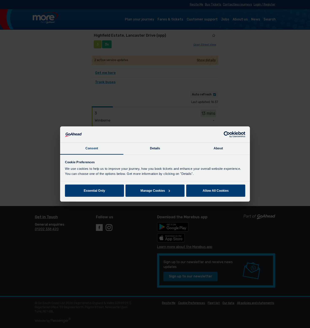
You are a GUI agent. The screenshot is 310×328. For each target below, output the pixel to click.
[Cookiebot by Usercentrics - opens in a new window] (226, 134)
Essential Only (94, 190)
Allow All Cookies (216, 190)
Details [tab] (155, 148)
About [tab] (218, 148)
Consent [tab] (91, 148)
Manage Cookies (152, 190)
